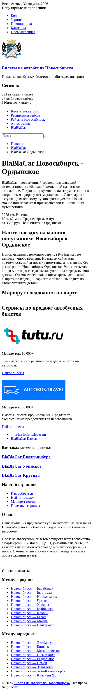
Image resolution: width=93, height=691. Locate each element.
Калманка (18, 28)
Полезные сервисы (25, 506)
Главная (17, 144)
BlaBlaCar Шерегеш (28, 434)
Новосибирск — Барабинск (32, 588)
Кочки (16, 15)
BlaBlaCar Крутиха (21, 475)
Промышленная (23, 32)
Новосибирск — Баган (28, 617)
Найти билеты (13, 373)
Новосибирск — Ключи (29, 613)
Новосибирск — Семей (29, 663)
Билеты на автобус (25, 111)
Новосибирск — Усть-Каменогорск (38, 671)
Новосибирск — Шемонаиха (33, 655)
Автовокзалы (21, 123)
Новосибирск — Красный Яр (33, 675)
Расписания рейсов (25, 115)
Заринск (17, 20)
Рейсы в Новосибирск (28, 119)
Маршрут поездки (25, 501)
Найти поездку (22, 497)
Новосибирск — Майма (29, 621)
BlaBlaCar (18, 127)
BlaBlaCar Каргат (26, 438)
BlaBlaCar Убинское (21, 466)
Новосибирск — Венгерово (32, 625)
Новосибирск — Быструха (31, 592)
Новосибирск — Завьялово (32, 667)
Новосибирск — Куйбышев (32, 609)
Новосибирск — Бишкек (30, 647)
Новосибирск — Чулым (29, 601)
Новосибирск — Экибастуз (32, 643)
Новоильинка (21, 24)
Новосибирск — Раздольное (32, 659)
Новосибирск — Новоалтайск (34, 596)
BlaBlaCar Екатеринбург (26, 456)
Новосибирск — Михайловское (35, 651)
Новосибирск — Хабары (30, 605)
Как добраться (22, 493)
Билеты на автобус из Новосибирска (37, 68)
